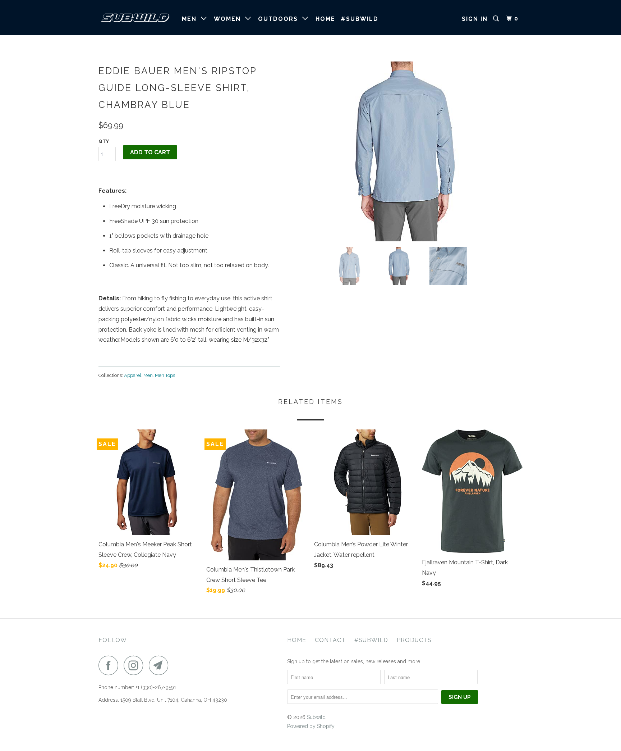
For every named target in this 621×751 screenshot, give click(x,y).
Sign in (475, 18)
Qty (103, 141)
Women (229, 18)
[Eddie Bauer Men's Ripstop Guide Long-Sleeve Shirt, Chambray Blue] (405, 151)
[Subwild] (135, 17)
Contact (330, 640)
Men (191, 18)
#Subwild (371, 640)
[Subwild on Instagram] (135, 665)
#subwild (359, 18)
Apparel (132, 375)
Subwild (316, 717)
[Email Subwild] (160, 665)
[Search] (497, 19)
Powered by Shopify (311, 726)
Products (414, 640)
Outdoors (280, 18)
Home (325, 18)
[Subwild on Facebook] (110, 665)
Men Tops (165, 375)
